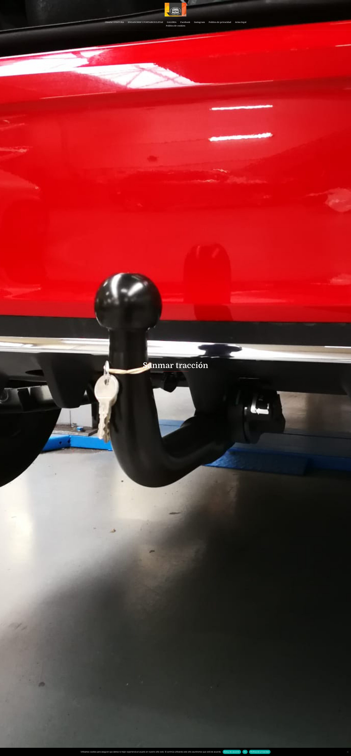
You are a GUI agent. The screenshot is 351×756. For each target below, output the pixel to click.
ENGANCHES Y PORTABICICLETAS (145, 22)
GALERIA (171, 22)
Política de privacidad (220, 22)
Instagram (199, 22)
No (245, 752)
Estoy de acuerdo (232, 752)
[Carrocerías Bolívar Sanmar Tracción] (175, 10)
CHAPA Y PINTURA (114, 22)
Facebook (185, 22)
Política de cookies (175, 26)
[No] (347, 752)
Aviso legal (240, 22)
